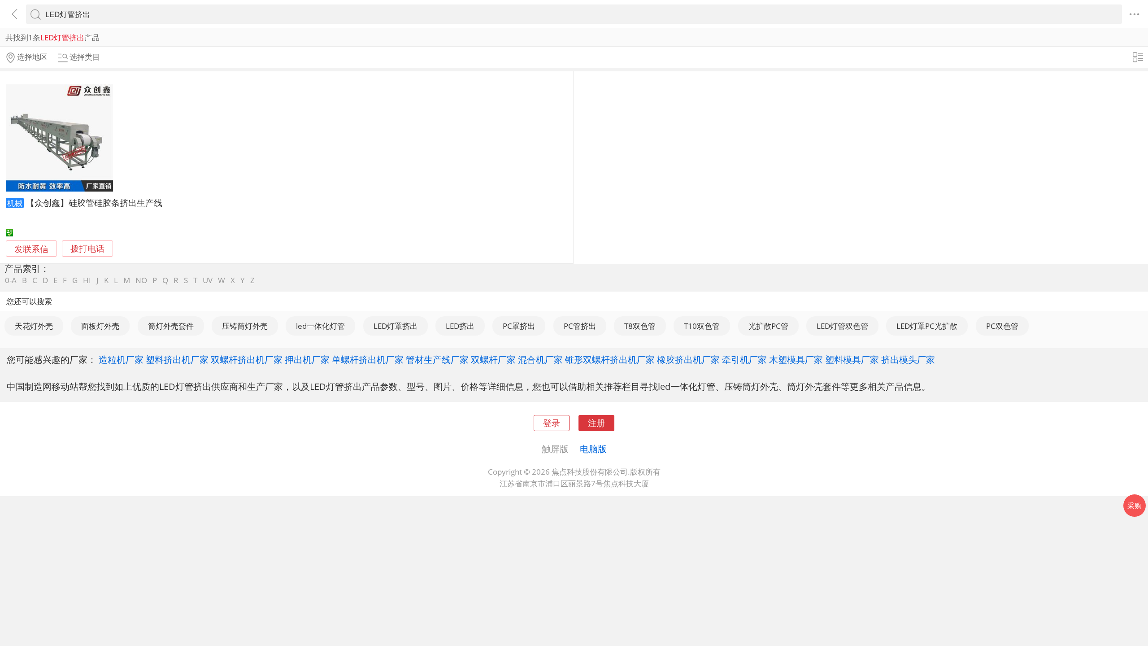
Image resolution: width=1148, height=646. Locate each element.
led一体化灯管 (320, 326)
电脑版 (593, 448)
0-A (11, 280)
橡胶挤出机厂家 (688, 359)
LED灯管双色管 (842, 326)
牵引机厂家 (744, 359)
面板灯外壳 (100, 326)
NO (141, 280)
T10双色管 (702, 326)
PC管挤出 (580, 326)
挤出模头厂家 (908, 359)
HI (87, 280)
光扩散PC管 (768, 326)
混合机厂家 (540, 359)
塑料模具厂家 (852, 359)
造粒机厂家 (121, 359)
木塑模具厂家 (796, 359)
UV (208, 280)
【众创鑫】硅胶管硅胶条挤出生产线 (94, 202)
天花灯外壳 (34, 326)
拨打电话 (87, 248)
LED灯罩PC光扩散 (926, 326)
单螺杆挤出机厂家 (368, 359)
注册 (596, 422)
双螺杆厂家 (493, 359)
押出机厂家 (307, 359)
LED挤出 (460, 326)
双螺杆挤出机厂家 (247, 359)
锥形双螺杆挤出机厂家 (610, 359)
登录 (551, 422)
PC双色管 (1002, 326)
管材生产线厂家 (437, 359)
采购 (1134, 506)
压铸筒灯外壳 (245, 326)
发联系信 (31, 248)
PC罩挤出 (519, 326)
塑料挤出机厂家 (177, 359)
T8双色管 (640, 326)
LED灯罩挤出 (395, 326)
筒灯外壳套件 (171, 326)
